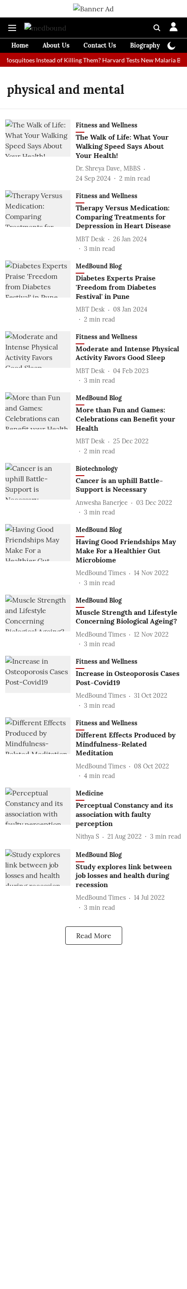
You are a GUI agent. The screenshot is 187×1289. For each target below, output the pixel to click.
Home (20, 45)
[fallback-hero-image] (40, 151)
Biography (145, 45)
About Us (56, 45)
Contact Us (99, 45)
